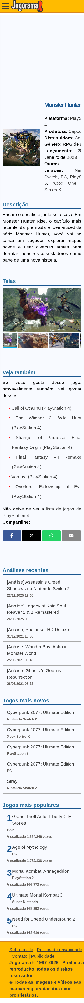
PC (64, 176)
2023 (72, 157)
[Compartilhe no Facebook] (12, 535)
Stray (12, 781)
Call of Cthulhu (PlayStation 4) (41, 408)
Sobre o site (21, 949)
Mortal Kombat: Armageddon (41, 871)
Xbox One (65, 183)
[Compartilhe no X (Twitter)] (31, 535)
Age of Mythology (29, 847)
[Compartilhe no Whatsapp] (51, 535)
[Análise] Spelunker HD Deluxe (38, 629)
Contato (20, 956)
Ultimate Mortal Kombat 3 (37, 895)
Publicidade (43, 956)
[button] (77, 310)
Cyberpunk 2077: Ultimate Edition (40, 712)
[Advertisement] (42, 57)
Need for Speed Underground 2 (43, 919)
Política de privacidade (59, 949)
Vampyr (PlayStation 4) (34, 476)
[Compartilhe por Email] (71, 535)
